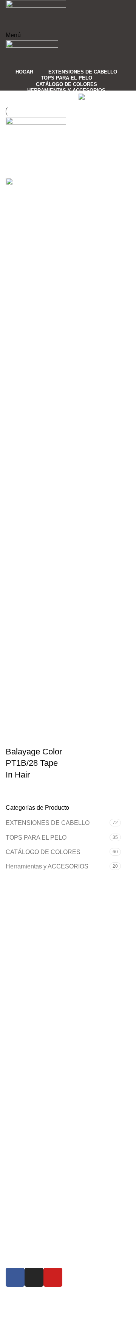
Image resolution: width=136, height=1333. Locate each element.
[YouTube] (52, 1277)
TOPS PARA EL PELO (36, 837)
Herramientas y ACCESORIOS (47, 866)
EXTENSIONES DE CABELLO (48, 823)
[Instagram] (34, 1277)
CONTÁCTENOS (35, 1203)
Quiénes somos (33, 1176)
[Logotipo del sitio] (36, 14)
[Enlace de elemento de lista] (68, 968)
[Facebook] (15, 1277)
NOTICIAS (26, 1190)
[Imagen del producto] (36, 461)
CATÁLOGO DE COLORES (43, 852)
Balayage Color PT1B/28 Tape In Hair (34, 763)
